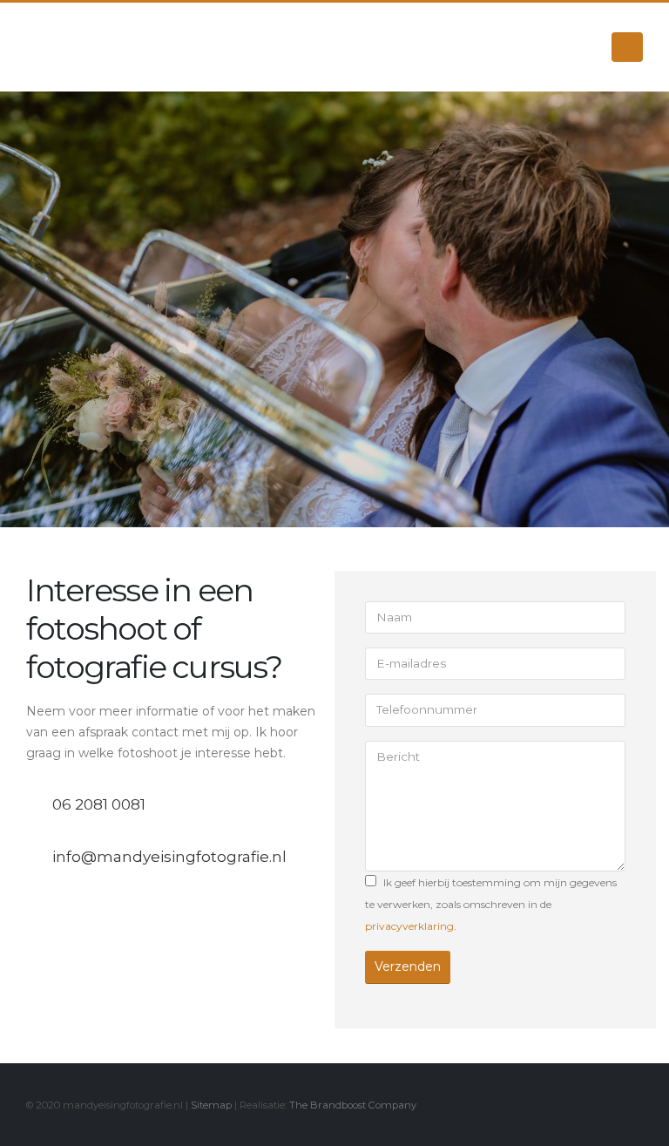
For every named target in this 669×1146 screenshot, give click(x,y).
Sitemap (211, 1105)
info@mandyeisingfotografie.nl (169, 856)
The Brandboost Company (352, 1105)
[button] (627, 47)
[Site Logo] (113, 47)
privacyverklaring (409, 925)
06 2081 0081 (98, 804)
